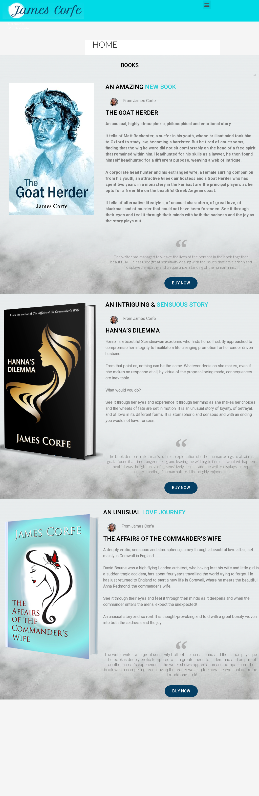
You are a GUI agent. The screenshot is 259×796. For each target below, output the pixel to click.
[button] (207, 5)
